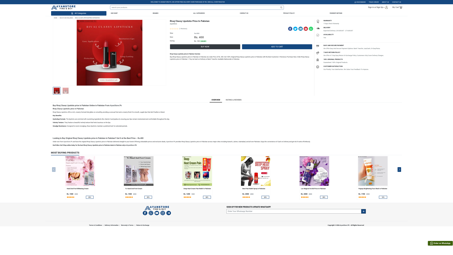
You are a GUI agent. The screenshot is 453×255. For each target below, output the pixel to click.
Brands (155, 13)
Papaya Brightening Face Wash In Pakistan (373, 188)
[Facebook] (145, 213)
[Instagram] (162, 213)
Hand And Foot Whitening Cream (77, 188)
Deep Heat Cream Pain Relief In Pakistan (197, 188)
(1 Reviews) (183, 29)
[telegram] (168, 213)
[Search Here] (281, 7)
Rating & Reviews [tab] (233, 100)
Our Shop (114, 13)
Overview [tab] (216, 100)
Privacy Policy (289, 13)
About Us (385, 2)
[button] (378, 7)
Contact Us (244, 13)
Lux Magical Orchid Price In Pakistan (313, 188)
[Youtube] (157, 213)
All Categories (199, 13)
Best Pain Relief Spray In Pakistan (253, 188)
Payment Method (336, 13)
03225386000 (361, 2)
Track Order (374, 2)
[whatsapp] (151, 213)
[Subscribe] (363, 211)
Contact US (396, 2)
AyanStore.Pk (116, 105)
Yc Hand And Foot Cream (133, 188)
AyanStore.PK (344, 225)
